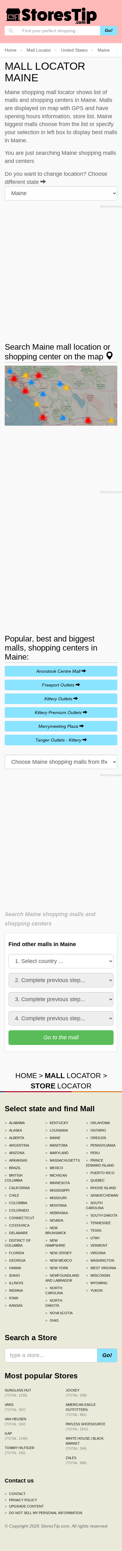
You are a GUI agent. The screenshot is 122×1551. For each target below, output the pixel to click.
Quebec (95, 1180)
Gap (16, 1436)
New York (56, 1268)
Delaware (16, 1233)
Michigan (56, 1175)
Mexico (54, 1168)
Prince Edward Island (100, 1162)
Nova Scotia (59, 1313)
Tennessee (98, 1223)
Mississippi (57, 1190)
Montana (56, 1205)
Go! (109, 30)
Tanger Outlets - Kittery (59, 740)
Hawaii (13, 1268)
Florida (14, 1253)
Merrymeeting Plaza (58, 726)
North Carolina (54, 1290)
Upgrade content (24, 1506)
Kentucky (56, 1123)
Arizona (14, 1153)
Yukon (94, 1290)
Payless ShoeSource (85, 1426)
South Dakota (101, 1215)
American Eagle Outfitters (81, 1410)
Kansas (14, 1305)
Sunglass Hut (18, 1392)
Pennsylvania (100, 1145)
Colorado (17, 1210)
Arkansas (16, 1160)
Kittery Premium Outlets (59, 712)
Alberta (14, 1138)
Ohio (52, 1320)
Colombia (16, 1203)
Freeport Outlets (59, 684)
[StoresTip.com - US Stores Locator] (52, 15)
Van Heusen (15, 1421)
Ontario (96, 1130)
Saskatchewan (101, 1195)
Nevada (54, 1220)
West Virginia (101, 1268)
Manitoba (56, 1145)
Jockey (76, 1392)
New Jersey (58, 1253)
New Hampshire (55, 1243)
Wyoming (97, 1283)
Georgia (15, 1260)
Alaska (13, 1130)
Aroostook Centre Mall (59, 671)
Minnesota (57, 1183)
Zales (76, 1460)
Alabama (15, 1123)
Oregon (96, 1138)
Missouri (56, 1198)
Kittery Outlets (59, 698)
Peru (93, 1153)
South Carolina (95, 1205)
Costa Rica (17, 1225)
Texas (93, 1230)
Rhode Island (101, 1188)
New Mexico (58, 1260)
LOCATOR (73, 1076)
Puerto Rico (100, 1173)
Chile (12, 1195)
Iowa (11, 1298)
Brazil (13, 1168)
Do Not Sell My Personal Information (43, 1513)
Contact (15, 1494)
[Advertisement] (61, 271)
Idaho (12, 1275)
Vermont (97, 1245)
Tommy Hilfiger (19, 1450)
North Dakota (53, 1303)
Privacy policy (21, 1500)
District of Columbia (18, 1243)
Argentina (17, 1145)
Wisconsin (98, 1275)
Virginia (95, 1253)
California (17, 1188)
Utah (92, 1238)
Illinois (14, 1283)
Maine (52, 1138)
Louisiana (56, 1130)
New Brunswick (55, 1230)
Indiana (14, 1290)
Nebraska (56, 1213)
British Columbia (14, 1177)
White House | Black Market (85, 1443)
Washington (100, 1260)
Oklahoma (98, 1123)
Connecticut (19, 1218)
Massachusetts (61, 1160)
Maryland (57, 1153)
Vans (15, 1407)
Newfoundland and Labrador (61, 1278)
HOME (26, 1076)
